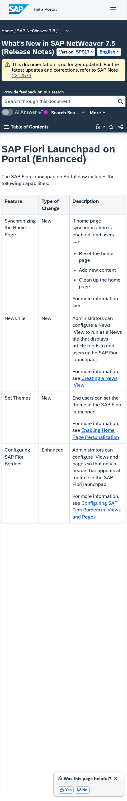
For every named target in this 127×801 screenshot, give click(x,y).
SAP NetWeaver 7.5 (36, 31)
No (82, 789)
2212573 (21, 75)
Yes (66, 789)
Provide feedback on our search (33, 92)
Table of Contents (26, 126)
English (107, 51)
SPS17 (74, 51)
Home (7, 31)
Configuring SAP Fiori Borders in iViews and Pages (96, 509)
